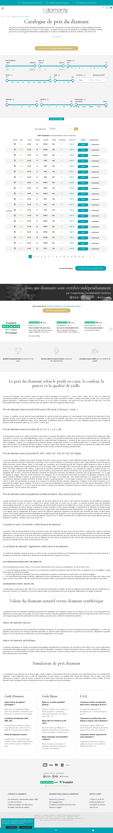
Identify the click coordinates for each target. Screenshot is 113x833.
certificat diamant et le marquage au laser (64, 306)
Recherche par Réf (99, 75)
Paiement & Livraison (56, 799)
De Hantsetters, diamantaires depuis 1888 (23, 799)
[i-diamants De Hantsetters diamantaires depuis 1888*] (56, 10)
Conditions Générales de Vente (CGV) (62, 805)
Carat (40, 61)
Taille (55, 75)
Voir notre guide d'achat (55, 310)
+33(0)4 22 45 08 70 (96, 799)
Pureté (8, 75)
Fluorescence (79, 99)
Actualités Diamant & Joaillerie (18, 807)
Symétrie (43, 99)
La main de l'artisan (15, 802)
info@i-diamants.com (97, 802)
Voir (83, 144)
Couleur (69, 61)
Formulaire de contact (97, 805)
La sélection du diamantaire (90, 268)
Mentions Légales (55, 807)
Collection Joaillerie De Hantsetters (20, 805)
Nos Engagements (55, 802)
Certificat (79, 75)
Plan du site (93, 807)
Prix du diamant (10, 61)
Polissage (9, 99)
